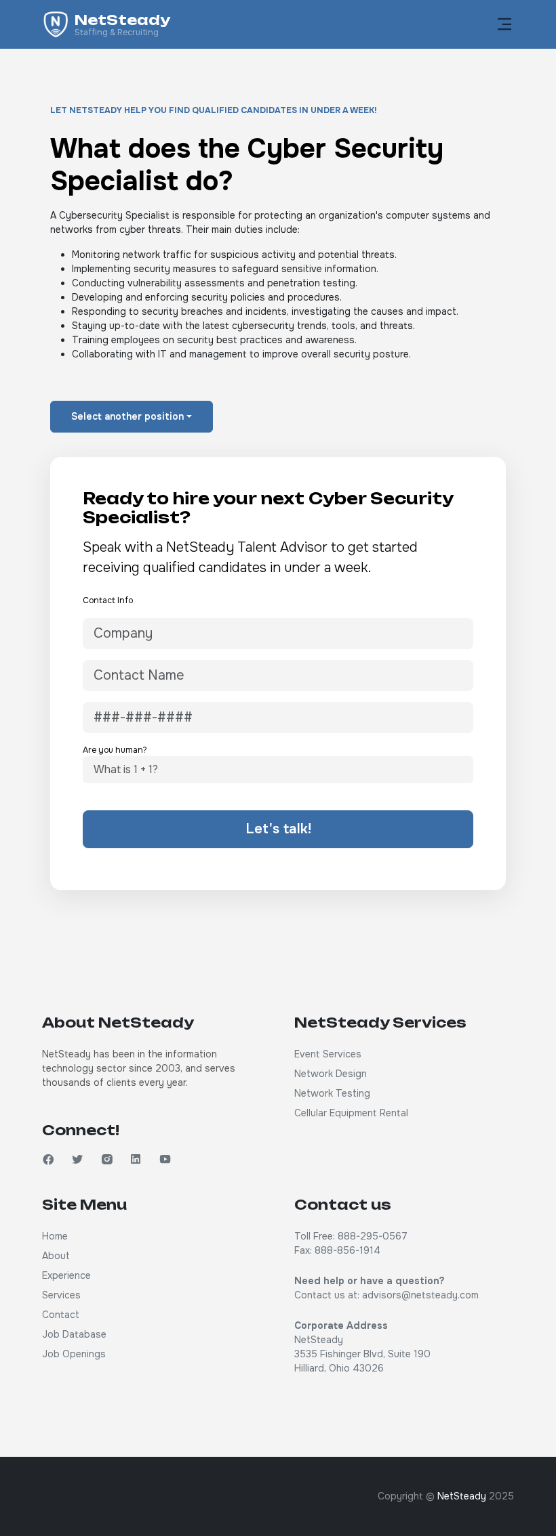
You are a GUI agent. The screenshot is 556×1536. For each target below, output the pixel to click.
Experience (66, 1275)
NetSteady (461, 1496)
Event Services (327, 1054)
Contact (60, 1315)
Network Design (330, 1074)
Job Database (74, 1334)
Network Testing (332, 1093)
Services (61, 1295)
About (56, 1256)
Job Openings (74, 1354)
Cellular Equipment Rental (351, 1113)
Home (55, 1236)
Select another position (127, 416)
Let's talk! (278, 828)
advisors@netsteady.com (420, 1295)
